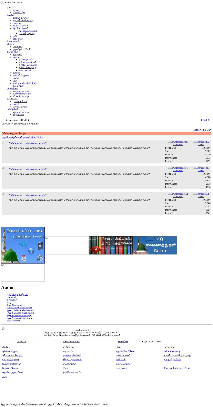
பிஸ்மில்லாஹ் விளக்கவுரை (19, 307)
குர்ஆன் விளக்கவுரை (23, 20)
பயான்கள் (17, 23)
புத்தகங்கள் (12, 88)
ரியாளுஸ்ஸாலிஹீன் (28, 31)
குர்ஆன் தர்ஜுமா (21, 18)
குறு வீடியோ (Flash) (22, 49)
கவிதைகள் (18, 86)
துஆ (15, 36)
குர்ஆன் (16, 72)
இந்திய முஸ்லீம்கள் (28, 65)
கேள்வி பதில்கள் (20, 25)
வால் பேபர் (17, 104)
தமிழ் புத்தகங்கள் (21, 91)
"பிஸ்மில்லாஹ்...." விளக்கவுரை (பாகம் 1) (28, 195)
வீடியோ (10, 44)
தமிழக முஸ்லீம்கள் (27, 62)
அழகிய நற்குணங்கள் (12, 372)
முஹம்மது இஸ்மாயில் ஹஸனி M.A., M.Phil (22, 137)
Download (178, 144)
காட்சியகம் (12, 99)
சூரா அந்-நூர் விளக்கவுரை (19, 318)
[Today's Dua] (23, 272)
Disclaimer (123, 341)
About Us (21, 341)
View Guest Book (71, 341)
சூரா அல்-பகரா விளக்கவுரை (20, 313)
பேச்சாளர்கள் (13, 41)
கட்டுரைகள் (12, 52)
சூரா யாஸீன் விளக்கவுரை (19, 315)
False (65, 368)
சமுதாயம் (17, 54)
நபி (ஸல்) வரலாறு (27, 33)
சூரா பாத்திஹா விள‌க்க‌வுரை (20, 310)
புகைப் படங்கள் (20, 101)
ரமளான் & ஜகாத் (21, 75)
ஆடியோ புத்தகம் (20, 28)
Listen (201, 144)
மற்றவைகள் (18, 114)
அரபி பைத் (18, 38)
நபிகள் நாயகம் (25, 59)
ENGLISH (206, 120)
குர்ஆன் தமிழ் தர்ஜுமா (17, 294)
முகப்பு (10, 7)
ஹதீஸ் (16, 78)
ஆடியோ (11, 15)
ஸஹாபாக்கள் (25, 70)
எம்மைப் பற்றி (19, 12)
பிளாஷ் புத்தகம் (20, 106)
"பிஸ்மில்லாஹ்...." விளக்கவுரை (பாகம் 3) (28, 143)
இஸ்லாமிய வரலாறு (28, 67)
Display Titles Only (202, 130)
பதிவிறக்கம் (12, 109)
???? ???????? (13, 320)
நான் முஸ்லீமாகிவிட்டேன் (24, 83)
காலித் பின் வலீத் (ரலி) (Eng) (177, 355)
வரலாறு (16, 57)
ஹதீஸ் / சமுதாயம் (72, 372)
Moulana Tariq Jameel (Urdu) (177, 368)
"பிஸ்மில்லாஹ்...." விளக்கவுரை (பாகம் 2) (28, 169)
